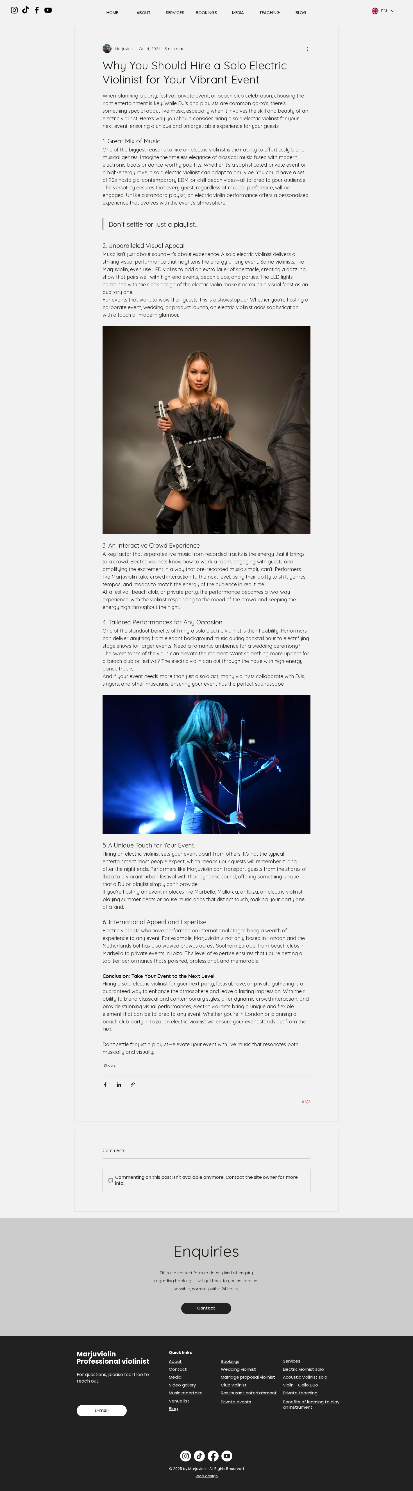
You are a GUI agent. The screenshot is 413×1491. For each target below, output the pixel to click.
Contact (178, 1369)
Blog (173, 1408)
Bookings (230, 1361)
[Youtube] (226, 1456)
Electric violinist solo (303, 1369)
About (175, 1361)
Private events (236, 1402)
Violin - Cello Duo (300, 1385)
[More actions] (307, 48)
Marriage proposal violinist (248, 1377)
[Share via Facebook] (105, 1084)
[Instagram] (14, 10)
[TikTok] (25, 10)
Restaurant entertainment (249, 1393)
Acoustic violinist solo (305, 1377)
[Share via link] (132, 1084)
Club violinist (234, 1385)
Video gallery (182, 1385)
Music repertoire (186, 1393)
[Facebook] (36, 10)
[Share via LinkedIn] (119, 1084)
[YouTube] (48, 10)
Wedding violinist (238, 1369)
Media (175, 1377)
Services (291, 1361)
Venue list (179, 1401)
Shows (110, 1065)
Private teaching (300, 1393)
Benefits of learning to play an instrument (311, 1404)
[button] (206, 1308)
